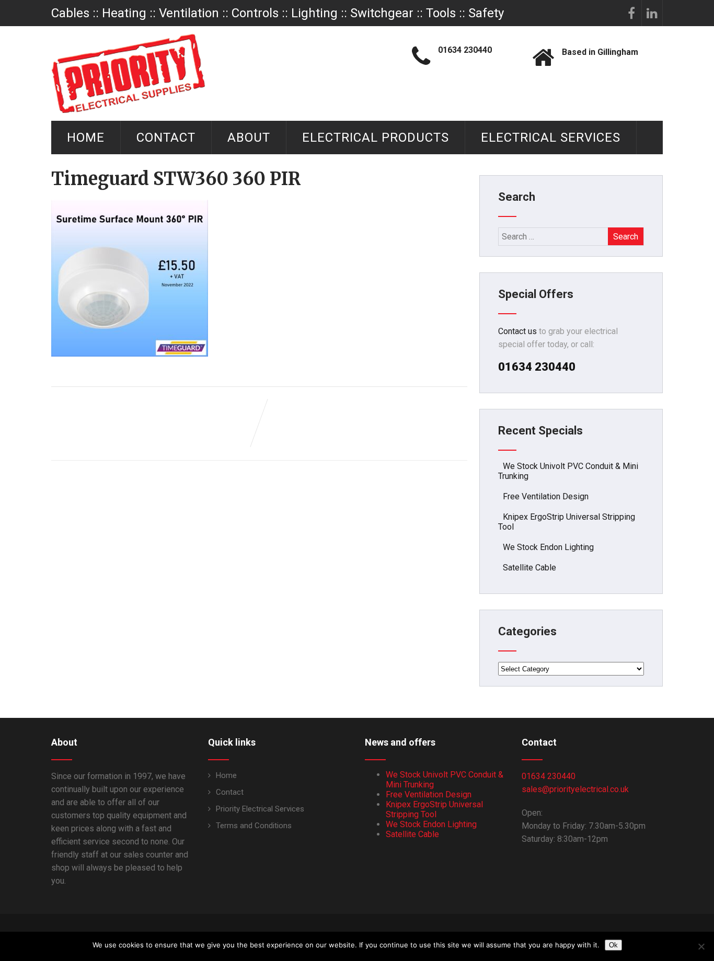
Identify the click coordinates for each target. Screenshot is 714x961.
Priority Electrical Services (260, 809)
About (248, 137)
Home (86, 137)
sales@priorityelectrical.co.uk (575, 789)
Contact (165, 137)
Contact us (517, 331)
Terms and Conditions (254, 825)
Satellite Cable (529, 568)
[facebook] (631, 13)
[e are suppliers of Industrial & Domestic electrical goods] (128, 73)
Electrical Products (375, 137)
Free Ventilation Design (546, 496)
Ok (613, 945)
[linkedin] (652, 13)
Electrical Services (550, 137)
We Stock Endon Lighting (548, 547)
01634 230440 (548, 776)
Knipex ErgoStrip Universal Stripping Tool (434, 809)
